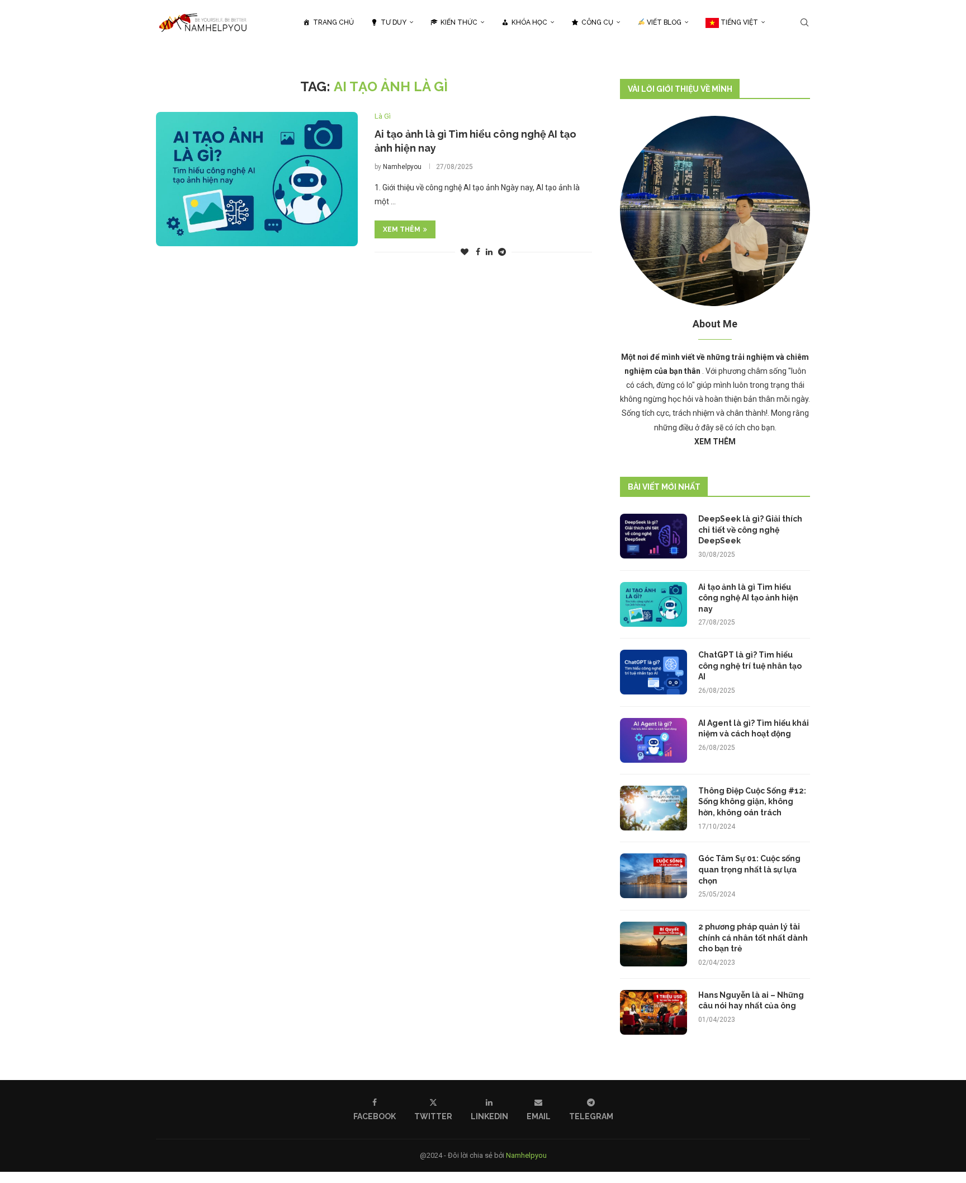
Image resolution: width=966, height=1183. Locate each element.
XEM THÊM (401, 229)
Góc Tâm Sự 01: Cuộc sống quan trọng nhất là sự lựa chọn (749, 869)
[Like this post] (464, 251)
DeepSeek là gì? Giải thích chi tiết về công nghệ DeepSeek (750, 529)
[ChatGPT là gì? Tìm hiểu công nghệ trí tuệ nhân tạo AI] (653, 672)
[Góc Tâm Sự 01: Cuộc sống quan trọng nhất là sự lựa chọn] (653, 875)
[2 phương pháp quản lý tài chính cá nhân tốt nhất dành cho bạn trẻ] (653, 944)
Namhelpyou (402, 167)
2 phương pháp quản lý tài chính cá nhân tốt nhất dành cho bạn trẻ (753, 937)
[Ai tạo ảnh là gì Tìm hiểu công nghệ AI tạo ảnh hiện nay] (257, 179)
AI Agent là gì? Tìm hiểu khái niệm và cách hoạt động (753, 729)
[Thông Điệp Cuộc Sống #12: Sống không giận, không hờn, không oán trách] (653, 808)
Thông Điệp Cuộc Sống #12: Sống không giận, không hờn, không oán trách (752, 801)
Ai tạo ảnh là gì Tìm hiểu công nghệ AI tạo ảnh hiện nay (748, 598)
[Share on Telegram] (502, 251)
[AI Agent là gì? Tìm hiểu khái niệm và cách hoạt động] (653, 740)
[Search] (804, 22)
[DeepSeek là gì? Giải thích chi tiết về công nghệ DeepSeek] (653, 536)
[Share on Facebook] (478, 251)
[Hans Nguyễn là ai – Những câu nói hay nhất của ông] (653, 1012)
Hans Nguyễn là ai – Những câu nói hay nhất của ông (751, 1000)
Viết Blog (663, 22)
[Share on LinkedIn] (489, 251)
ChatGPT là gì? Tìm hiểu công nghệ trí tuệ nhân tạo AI (750, 665)
